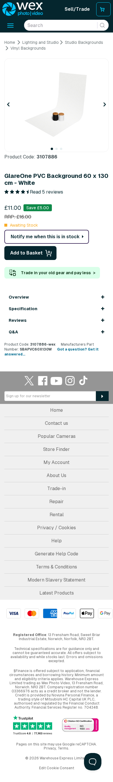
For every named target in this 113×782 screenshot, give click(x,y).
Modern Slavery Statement (56, 580)
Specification (23, 308)
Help (56, 540)
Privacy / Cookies (56, 527)
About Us (56, 475)
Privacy (50, 748)
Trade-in (56, 488)
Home (56, 410)
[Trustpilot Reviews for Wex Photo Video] (32, 725)
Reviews (18, 320)
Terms (63, 748)
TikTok (83, 380)
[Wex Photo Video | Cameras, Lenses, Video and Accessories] (22, 9)
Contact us (56, 423)
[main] (56, 198)
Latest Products (56, 593)
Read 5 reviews (46, 192)
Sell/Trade (77, 9)
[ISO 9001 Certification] (80, 725)
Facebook (43, 380)
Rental (57, 514)
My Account (56, 462)
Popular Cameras (57, 436)
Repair (56, 501)
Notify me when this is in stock (45, 236)
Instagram (70, 380)
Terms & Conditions (56, 567)
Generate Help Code (56, 554)
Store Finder (56, 449)
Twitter (29, 380)
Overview (19, 297)
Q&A (13, 332)
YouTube (56, 380)
